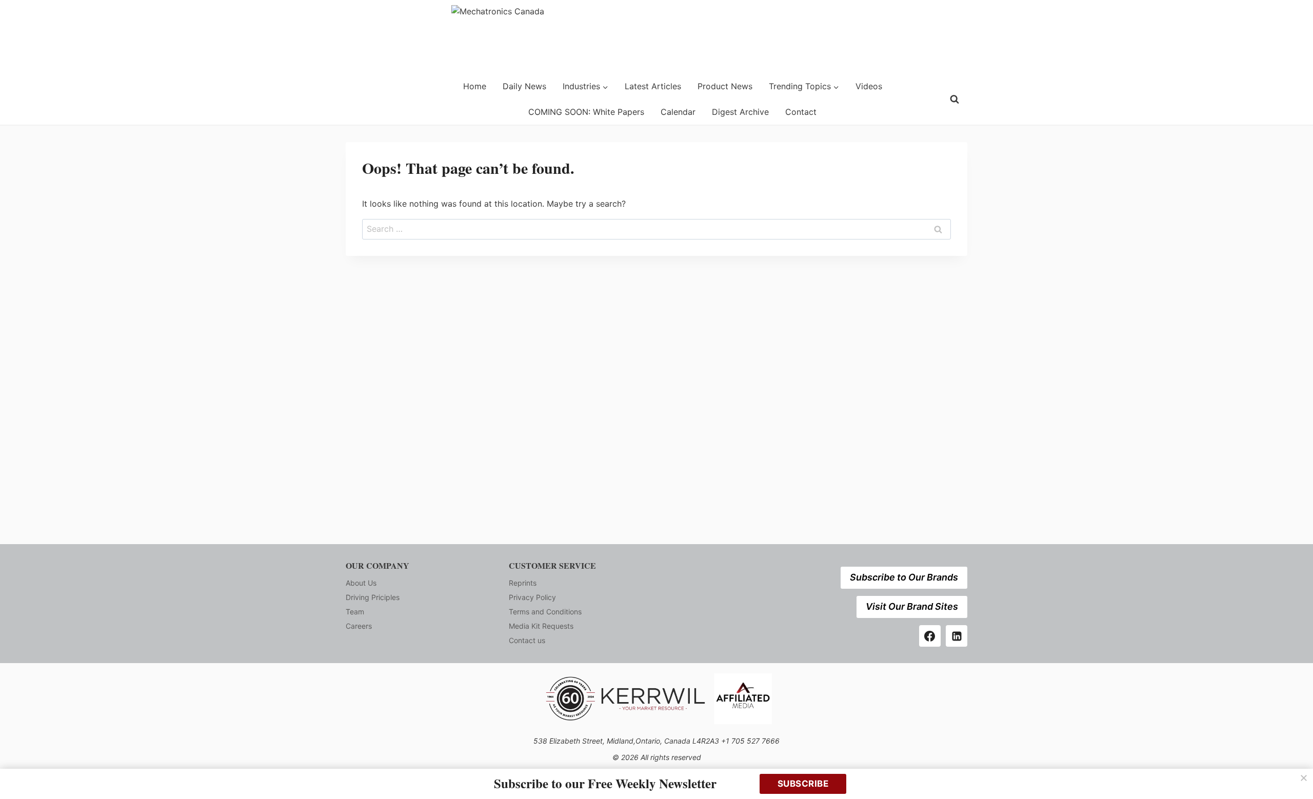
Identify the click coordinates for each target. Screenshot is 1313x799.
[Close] (1303, 778)
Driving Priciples (373, 597)
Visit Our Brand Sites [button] (912, 606)
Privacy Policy (532, 597)
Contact (801, 112)
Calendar (678, 112)
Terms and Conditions (545, 611)
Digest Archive (740, 112)
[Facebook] (930, 636)
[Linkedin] (956, 636)
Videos (869, 86)
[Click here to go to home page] (372, 99)
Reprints (522, 582)
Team (355, 611)
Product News (725, 86)
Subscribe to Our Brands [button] (904, 577)
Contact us (527, 640)
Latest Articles (653, 86)
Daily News (524, 86)
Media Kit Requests (541, 626)
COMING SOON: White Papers (586, 112)
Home (474, 86)
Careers (359, 626)
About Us (361, 582)
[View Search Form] (954, 99)
